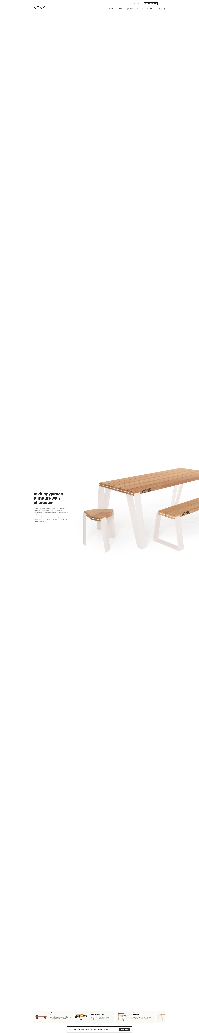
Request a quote (151, 4)
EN (163, 4)
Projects (130, 9)
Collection (120, 9)
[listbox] (99, 1018)
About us (140, 9)
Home (111, 9)
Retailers (137, 4)
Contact (150, 9)
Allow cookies (125, 1029)
